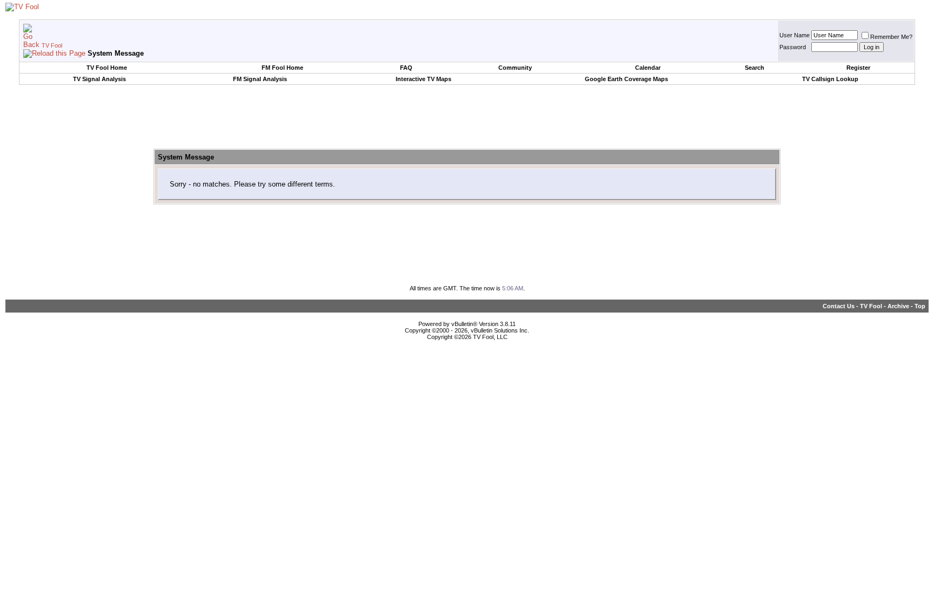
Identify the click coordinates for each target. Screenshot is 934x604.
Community (515, 67)
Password (792, 47)
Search (754, 67)
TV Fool (52, 45)
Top (920, 306)
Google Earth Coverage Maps (626, 79)
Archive (898, 306)
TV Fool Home (106, 67)
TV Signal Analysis (99, 79)
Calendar (648, 67)
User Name (794, 35)
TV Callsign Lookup (830, 79)
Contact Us (839, 306)
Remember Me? (891, 37)
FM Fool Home (282, 67)
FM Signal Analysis (260, 79)
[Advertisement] (467, 117)
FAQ (406, 67)
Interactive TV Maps (423, 79)
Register (858, 67)
